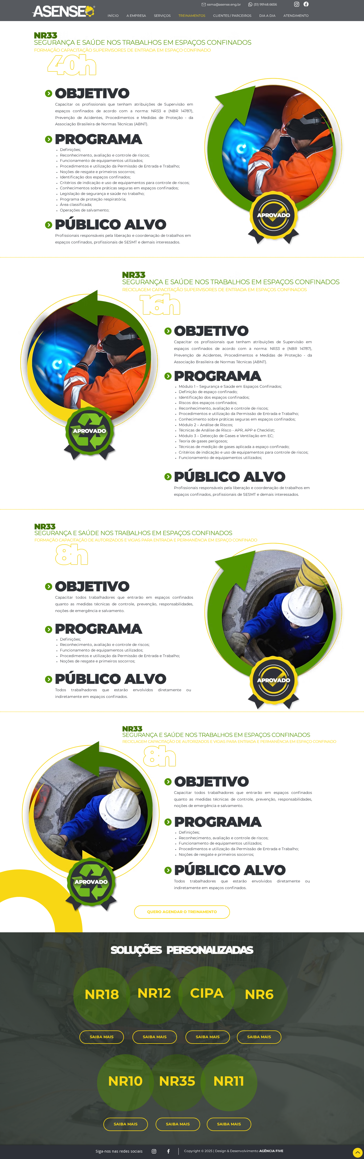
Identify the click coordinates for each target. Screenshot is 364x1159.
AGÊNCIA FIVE (271, 1151)
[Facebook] (306, 4)
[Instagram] (296, 4)
